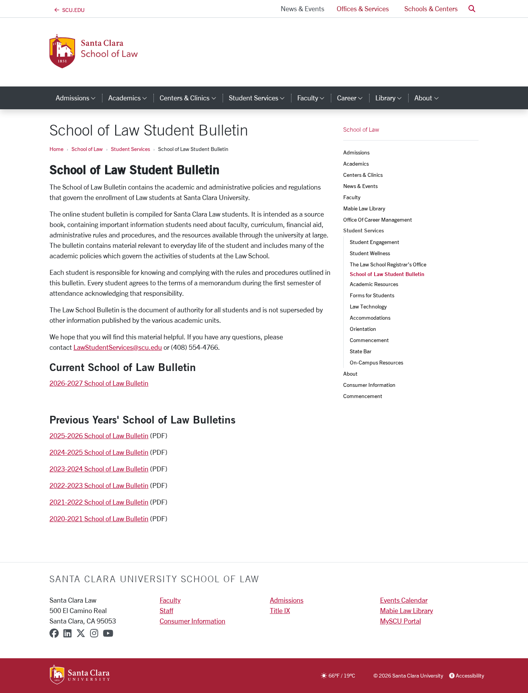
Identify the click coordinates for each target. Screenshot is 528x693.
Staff (166, 610)
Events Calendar (404, 600)
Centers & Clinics (363, 174)
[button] (472, 8)
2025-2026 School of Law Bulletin (98, 435)
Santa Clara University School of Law (154, 578)
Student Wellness (370, 253)
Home (56, 149)
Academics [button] (130, 98)
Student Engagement (374, 242)
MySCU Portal (400, 621)
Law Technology (368, 306)
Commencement (369, 340)
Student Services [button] (260, 98)
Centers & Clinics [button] (191, 98)
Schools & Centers (431, 8)
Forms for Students (372, 295)
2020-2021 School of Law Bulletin (98, 518)
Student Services (130, 149)
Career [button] (353, 98)
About (350, 373)
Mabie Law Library (364, 208)
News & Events (302, 8)
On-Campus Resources (376, 362)
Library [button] (391, 98)
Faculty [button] (314, 98)
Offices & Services (363, 8)
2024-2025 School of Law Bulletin (98, 452)
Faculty (351, 197)
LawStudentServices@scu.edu (117, 347)
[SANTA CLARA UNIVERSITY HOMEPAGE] (80, 675)
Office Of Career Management (377, 219)
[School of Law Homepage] (123, 64)
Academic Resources (374, 284)
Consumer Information (369, 384)
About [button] (429, 98)
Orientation (363, 328)
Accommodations (371, 317)
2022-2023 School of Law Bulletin (98, 485)
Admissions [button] (79, 98)
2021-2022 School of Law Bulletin (98, 502)
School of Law (87, 149)
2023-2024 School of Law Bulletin (98, 469)
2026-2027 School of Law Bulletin (98, 383)
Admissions (356, 152)
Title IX (280, 610)
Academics (356, 163)
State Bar (360, 351)
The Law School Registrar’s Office (388, 264)
